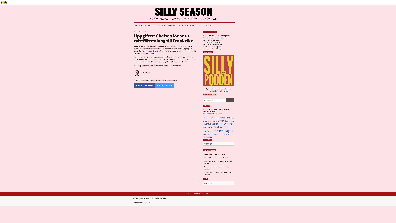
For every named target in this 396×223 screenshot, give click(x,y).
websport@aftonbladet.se (212, 114)
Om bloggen (183, 25)
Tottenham (207, 137)
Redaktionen (195, 25)
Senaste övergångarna (166, 25)
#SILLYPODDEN (149, 25)
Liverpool (228, 123)
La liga (214, 123)
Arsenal (215, 117)
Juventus (207, 124)
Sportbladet (207, 25)
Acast (226, 91)
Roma (220, 135)
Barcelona (224, 117)
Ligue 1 (220, 124)
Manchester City (209, 127)
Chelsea (222, 120)
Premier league (222, 131)
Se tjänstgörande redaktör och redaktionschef (149, 198)
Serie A (225, 134)
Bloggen (138, 25)
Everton (228, 121)
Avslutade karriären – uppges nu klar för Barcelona (218, 162)
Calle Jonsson (145, 72)
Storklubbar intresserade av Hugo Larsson (216, 168)
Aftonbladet (214, 91)
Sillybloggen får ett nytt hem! (214, 154)
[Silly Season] (184, 14)
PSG (204, 135)
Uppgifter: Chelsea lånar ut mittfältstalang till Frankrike (163, 38)
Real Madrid (212, 134)
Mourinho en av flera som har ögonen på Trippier (218, 173)
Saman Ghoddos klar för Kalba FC (216, 158)
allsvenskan (207, 118)
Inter (232, 121)
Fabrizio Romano (152, 51)
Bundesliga (213, 121)
